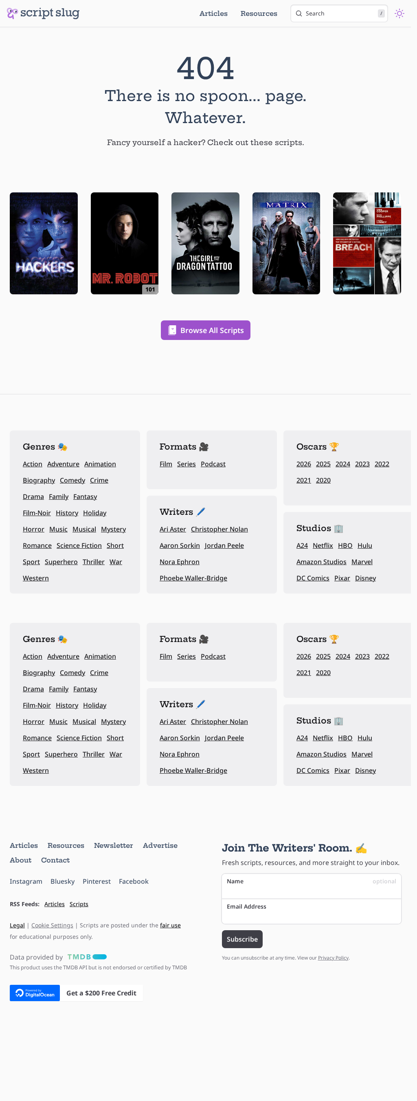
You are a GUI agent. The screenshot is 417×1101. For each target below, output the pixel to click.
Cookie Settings (52, 925)
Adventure (63, 463)
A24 (302, 545)
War (116, 561)
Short (115, 545)
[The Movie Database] (85, 957)
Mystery (113, 529)
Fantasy (85, 496)
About (20, 860)
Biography (39, 480)
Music (58, 529)
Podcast (213, 463)
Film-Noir (37, 512)
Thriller (94, 561)
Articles (214, 13)
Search (344, 13)
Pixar (342, 578)
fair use (170, 925)
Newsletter (113, 845)
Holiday (94, 512)
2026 (303, 463)
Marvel (362, 561)
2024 (343, 463)
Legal (17, 925)
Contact (55, 860)
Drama (33, 496)
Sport (31, 561)
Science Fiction (79, 545)
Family (58, 496)
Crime (99, 480)
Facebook (134, 881)
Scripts (79, 904)
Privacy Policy (333, 957)
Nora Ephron (180, 561)
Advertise (160, 845)
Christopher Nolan (219, 529)
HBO (345, 545)
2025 (323, 463)
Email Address (246, 906)
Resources (259, 13)
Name (312, 881)
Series (186, 463)
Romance (37, 545)
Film (166, 463)
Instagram (26, 881)
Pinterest (97, 881)
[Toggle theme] (399, 13)
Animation (100, 463)
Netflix (323, 545)
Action (32, 463)
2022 (382, 463)
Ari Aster (173, 529)
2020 (323, 480)
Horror (33, 529)
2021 (303, 480)
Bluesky (62, 881)
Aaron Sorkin (180, 545)
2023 (362, 463)
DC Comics (312, 578)
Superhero (61, 561)
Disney (365, 578)
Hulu (365, 545)
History (67, 512)
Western (36, 578)
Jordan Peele (224, 545)
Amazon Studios (321, 561)
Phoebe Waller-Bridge (193, 578)
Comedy (72, 480)
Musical (84, 529)
